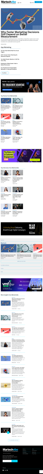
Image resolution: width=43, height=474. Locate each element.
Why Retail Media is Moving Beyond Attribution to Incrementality (17, 381)
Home (33, 449)
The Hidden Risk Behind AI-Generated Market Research (5, 138)
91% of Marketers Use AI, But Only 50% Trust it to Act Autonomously (18, 107)
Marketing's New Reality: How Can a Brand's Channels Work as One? (18, 426)
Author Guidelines (25, 453)
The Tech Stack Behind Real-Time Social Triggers (17, 397)
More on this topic (21, 261)
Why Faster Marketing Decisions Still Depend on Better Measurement (20, 34)
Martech (2, 104)
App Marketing (14, 395)
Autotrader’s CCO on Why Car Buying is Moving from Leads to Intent (6, 212)
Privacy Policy (34, 453)
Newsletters (24, 452)
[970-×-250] (21, 85)
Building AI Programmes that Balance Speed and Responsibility (17, 212)
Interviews (15, 176)
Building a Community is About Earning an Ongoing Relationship (17, 122)
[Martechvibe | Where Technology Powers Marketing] (9, 2)
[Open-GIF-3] (21, 228)
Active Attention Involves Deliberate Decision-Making (6, 195)
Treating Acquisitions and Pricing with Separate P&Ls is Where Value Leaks (18, 196)
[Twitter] (4, 470)
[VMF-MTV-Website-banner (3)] (21, 284)
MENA (14, 120)
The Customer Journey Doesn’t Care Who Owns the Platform (5, 122)
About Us (24, 449)
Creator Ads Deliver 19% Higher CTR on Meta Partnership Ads (17, 138)
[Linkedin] (6, 470)
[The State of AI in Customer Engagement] (21, 155)
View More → (5, 72)
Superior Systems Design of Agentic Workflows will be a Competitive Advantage (18, 179)
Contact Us (24, 450)
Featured (13, 424)
